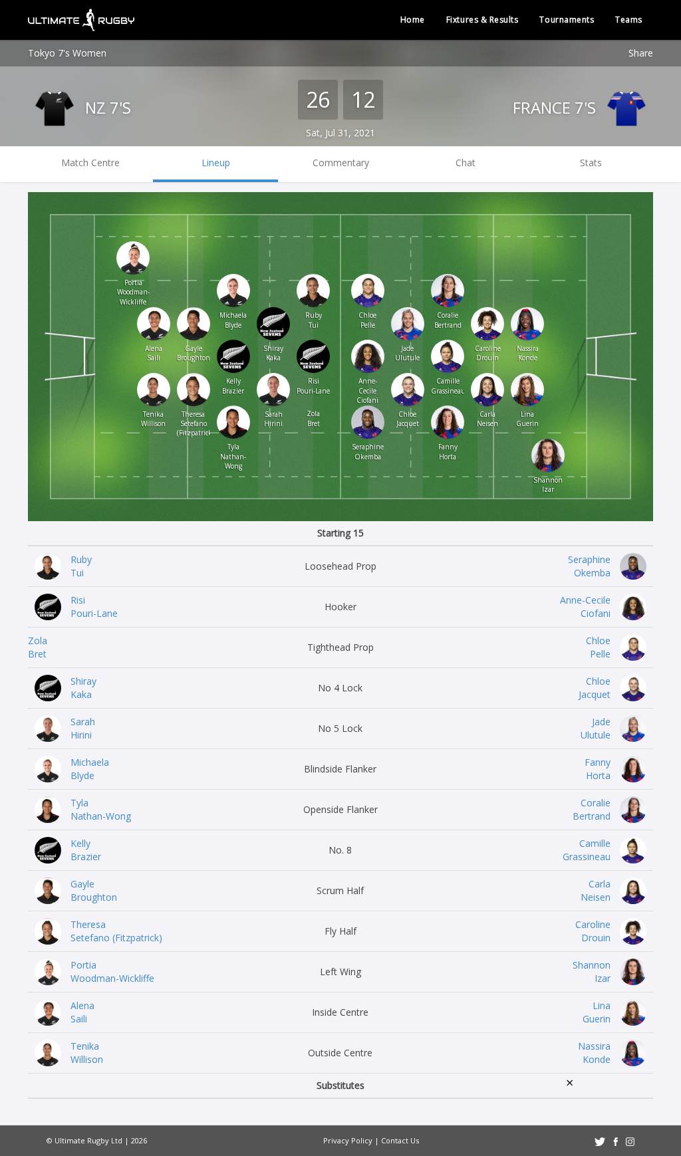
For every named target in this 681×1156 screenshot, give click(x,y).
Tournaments (566, 19)
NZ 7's (106, 107)
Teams (628, 19)
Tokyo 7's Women (67, 53)
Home (412, 19)
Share (640, 53)
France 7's (556, 107)
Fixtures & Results (482, 19)
